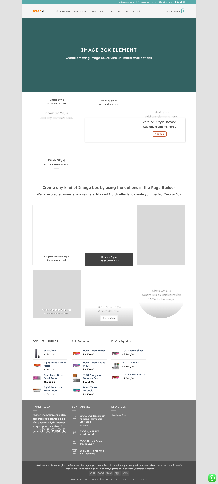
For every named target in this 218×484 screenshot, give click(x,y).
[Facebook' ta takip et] (175, 2)
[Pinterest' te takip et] (64, 430)
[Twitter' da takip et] (181, 2)
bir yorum (84, 425)
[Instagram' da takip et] (178, 2)
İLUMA (83, 11)
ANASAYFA (65, 11)
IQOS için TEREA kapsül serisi (89, 433)
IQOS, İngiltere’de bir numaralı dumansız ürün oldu (92, 419)
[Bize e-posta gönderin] (184, 2)
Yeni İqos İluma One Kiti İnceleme (92, 452)
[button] (175, 11)
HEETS (110, 11)
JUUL (118, 11)
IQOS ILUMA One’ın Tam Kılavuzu (91, 442)
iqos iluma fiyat (119, 415)
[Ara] (57, 11)
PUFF (127, 11)
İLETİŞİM (137, 11)
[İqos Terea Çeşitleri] (38, 11)
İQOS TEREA (97, 11)
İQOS (75, 11)
